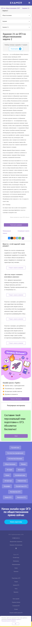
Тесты (16, 588)
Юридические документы (16, 541)
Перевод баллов (16, 602)
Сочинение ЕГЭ (16, 605)
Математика (16, 561)
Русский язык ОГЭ (21, 486)
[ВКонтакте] (9, 238)
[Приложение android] (16, 548)
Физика (23, 464)
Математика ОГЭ (15, 492)
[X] (12, 238)
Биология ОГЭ (21, 497)
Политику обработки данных (13, 619)
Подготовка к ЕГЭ (16, 578)
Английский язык (20, 475)
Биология (21, 470)
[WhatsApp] (20, 238)
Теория (16, 581)
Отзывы (16, 609)
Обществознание (10, 464)
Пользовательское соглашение (9, 621)
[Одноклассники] (14, 238)
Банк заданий (16, 598)
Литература (8, 481)
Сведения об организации (16, 545)
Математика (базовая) (15, 458)
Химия (7, 475)
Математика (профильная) (15, 453)
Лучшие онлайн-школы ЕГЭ (16, 612)
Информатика (22, 481)
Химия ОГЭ (8, 497)
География (7, 486)
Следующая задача (23, 231)
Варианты (16, 592)
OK (15, 623)
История (9, 470)
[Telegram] (17, 238)
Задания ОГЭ (16, 585)
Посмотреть (15, 49)
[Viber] (23, 238)
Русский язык (15, 447)
